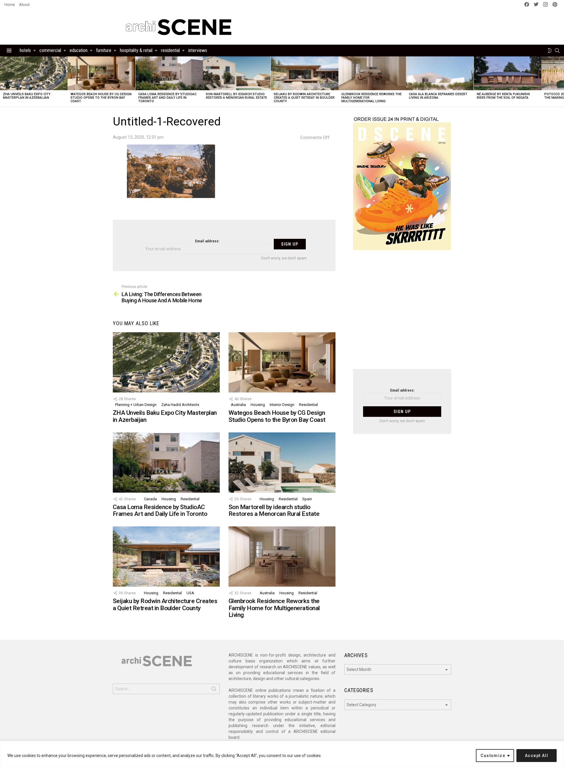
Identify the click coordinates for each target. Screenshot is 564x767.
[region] (282, 754)
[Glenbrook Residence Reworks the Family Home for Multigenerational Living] (372, 73)
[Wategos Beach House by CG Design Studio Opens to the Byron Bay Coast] (101, 73)
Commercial (50, 50)
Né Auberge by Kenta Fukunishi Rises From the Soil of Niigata (503, 96)
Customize (493, 755)
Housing (258, 404)
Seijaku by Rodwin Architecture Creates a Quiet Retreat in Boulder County (304, 97)
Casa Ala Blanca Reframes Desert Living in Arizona (438, 96)
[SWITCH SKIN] (549, 50)
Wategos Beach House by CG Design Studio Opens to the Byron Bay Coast (101, 97)
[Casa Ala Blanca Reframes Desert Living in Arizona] (440, 73)
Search (214, 690)
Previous (3, 81)
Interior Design (282, 404)
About (24, 4)
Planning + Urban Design (136, 404)
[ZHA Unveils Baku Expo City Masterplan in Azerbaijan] (34, 73)
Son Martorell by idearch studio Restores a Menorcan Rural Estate (236, 96)
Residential (170, 50)
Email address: (207, 241)
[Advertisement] (402, 313)
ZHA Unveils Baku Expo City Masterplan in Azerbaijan (27, 96)
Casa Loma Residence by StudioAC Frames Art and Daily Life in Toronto (167, 97)
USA (190, 593)
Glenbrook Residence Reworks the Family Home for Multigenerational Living (274, 608)
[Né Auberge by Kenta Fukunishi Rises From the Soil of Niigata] (507, 73)
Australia (238, 404)
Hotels (25, 50)
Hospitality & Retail (136, 50)
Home (9, 4)
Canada (150, 499)
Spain (307, 499)
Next (561, 81)
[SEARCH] (557, 50)
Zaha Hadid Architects (180, 404)
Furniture (103, 50)
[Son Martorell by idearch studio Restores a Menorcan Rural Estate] (237, 73)
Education (79, 50)
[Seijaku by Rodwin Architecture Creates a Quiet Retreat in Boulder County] (304, 73)
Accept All (536, 755)
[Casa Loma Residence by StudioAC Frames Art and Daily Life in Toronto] (169, 73)
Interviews (197, 50)
